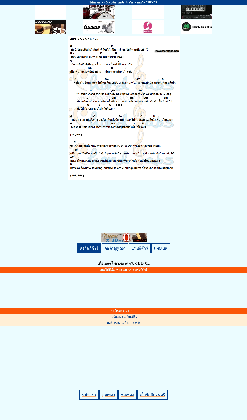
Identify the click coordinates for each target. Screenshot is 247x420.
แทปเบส (160, 248)
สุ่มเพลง (108, 395)
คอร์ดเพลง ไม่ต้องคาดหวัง (123, 322)
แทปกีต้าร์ (140, 248)
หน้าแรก (89, 395)
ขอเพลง (127, 395)
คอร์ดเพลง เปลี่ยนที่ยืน (123, 316)
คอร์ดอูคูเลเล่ (114, 248)
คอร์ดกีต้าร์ (89, 248)
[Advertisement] (124, 351)
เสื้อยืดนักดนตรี (152, 395)
